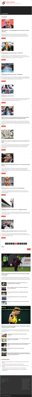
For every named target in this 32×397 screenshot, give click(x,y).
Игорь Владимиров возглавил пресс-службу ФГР (12, 52)
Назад (7, 243)
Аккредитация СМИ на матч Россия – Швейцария (11, 74)
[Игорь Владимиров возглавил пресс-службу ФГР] (16, 47)
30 (13, 243)
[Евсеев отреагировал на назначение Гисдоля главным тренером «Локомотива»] (16, 271)
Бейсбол (2, 94)
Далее (25, 243)
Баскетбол (2, 163)
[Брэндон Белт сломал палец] (16, 89)
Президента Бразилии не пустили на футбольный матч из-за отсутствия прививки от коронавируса (17, 283)
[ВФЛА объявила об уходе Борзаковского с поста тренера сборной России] (16, 158)
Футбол (2, 272)
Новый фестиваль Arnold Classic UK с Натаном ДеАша (12, 188)
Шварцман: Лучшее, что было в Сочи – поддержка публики (14, 209)
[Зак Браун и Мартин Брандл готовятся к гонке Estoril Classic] (16, 225)
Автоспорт (2, 208)
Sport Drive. (10, 2)
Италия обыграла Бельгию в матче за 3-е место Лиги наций (17, 296)
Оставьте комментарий (4, 32)
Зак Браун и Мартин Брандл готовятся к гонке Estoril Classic (14, 230)
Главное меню (5, 13)
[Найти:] (16, 249)
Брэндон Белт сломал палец (7, 95)
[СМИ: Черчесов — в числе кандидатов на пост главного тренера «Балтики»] (16, 24)
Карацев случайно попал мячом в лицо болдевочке (15, 348)
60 (22, 243)
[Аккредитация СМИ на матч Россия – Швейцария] (16, 68)
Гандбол (2, 73)
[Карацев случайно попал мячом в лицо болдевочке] (4, 351)
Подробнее (3, 38)
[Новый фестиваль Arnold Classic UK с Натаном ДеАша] (16, 182)
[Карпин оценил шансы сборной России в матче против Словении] (4, 304)
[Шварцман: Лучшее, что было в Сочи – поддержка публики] (16, 203)
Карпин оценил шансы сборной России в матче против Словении (18, 301)
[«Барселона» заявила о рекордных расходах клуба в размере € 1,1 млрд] (16, 135)
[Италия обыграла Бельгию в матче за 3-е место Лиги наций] (4, 299)
